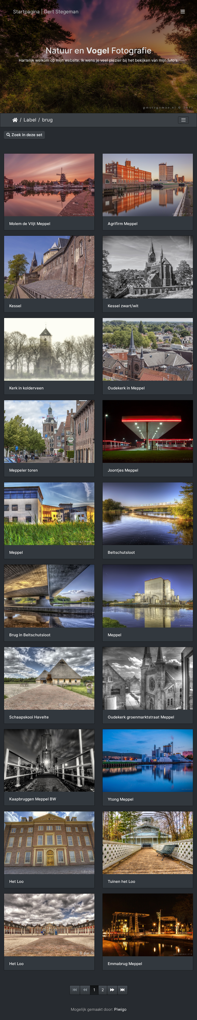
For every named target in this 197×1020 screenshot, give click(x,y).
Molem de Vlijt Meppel (29, 223)
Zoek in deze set (27, 134)
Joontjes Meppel (123, 470)
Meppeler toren (23, 470)
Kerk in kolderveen (26, 388)
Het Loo (16, 881)
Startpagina (15, 120)
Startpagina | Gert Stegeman (45, 12)
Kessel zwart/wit (123, 306)
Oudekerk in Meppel (126, 388)
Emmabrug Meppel (125, 963)
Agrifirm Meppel (122, 223)
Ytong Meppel (120, 799)
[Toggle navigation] (182, 12)
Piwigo (120, 1009)
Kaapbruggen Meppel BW (32, 799)
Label (30, 120)
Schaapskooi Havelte (29, 717)
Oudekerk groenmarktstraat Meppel (141, 717)
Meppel (16, 552)
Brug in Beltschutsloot (30, 635)
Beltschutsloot (121, 552)
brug (47, 120)
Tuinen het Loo (121, 881)
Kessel (15, 306)
